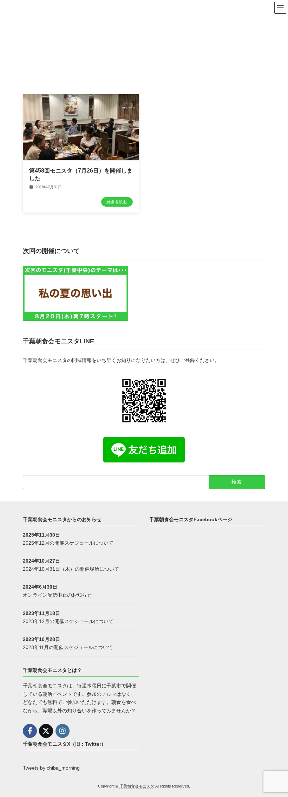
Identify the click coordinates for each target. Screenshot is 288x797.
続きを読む (116, 201)
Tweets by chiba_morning (51, 768)
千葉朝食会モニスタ (136, 786)
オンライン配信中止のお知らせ (57, 595)
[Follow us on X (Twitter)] (46, 731)
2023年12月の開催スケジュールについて (68, 621)
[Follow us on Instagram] (62, 731)
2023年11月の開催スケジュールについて (68, 647)
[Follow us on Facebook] (30, 731)
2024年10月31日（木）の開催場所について (71, 569)
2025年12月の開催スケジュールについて (68, 543)
